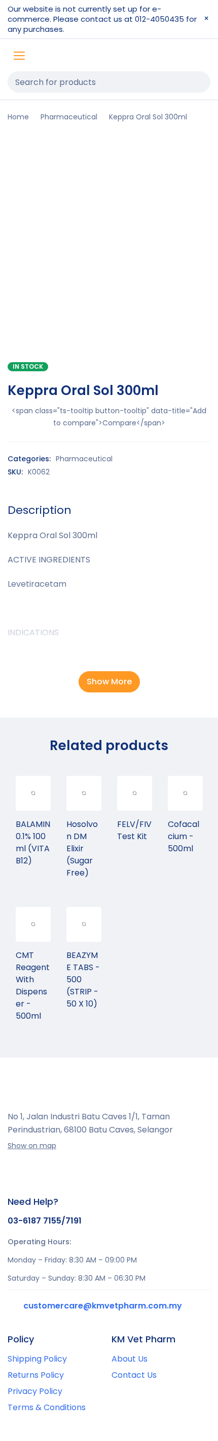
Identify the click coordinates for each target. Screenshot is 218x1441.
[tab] (39, 510)
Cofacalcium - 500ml (183, 836)
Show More (109, 681)
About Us (130, 1359)
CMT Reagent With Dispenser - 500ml (33, 985)
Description (39, 510)
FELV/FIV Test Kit (134, 830)
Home (18, 117)
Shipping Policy (37, 1359)
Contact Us (134, 1375)
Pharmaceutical (69, 117)
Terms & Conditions (47, 1407)
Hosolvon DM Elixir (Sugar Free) (82, 848)
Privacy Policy (35, 1391)
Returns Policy (36, 1375)
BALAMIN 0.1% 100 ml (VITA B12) (33, 842)
